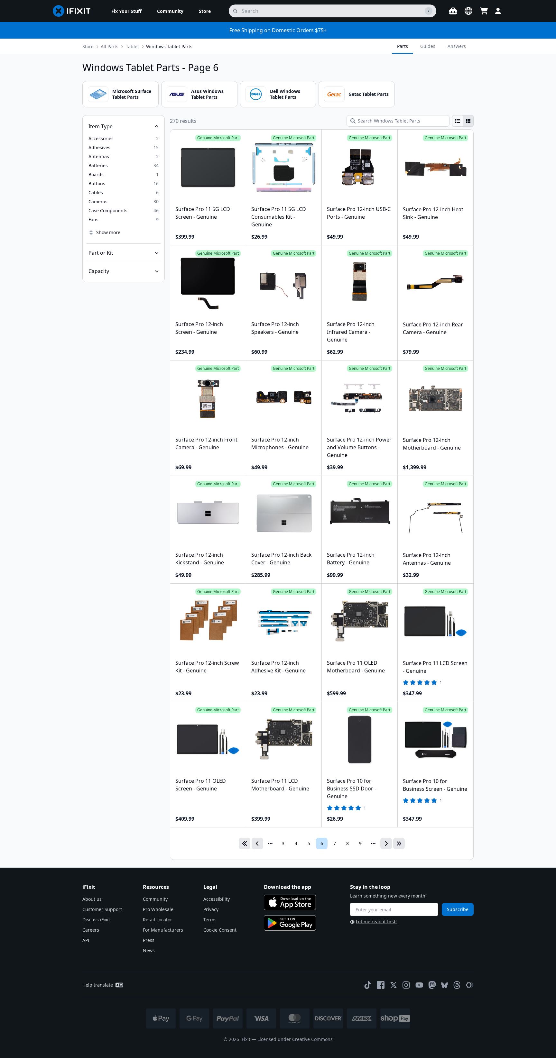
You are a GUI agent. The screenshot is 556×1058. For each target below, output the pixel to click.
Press (148, 940)
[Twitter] (393, 985)
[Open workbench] (453, 11)
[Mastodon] (432, 985)
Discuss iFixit (96, 920)
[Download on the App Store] (290, 902)
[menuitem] (126, 11)
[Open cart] (483, 11)
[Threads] (457, 985)
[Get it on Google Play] (290, 923)
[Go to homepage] (74, 11)
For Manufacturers (163, 930)
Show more (108, 232)
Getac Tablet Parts (368, 94)
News (149, 950)
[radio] (457, 121)
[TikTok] (368, 985)
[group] (463, 121)
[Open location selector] (468, 11)
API (85, 940)
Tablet (132, 46)
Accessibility (216, 899)
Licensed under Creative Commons (295, 1039)
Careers (90, 930)
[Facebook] (381, 985)
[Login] (498, 11)
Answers (457, 46)
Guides (427, 46)
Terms (210, 920)
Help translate (97, 985)
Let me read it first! (376, 921)
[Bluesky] (444, 985)
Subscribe (457, 909)
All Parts (109, 46)
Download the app (287, 886)
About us (92, 899)
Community (155, 899)
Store (88, 46)
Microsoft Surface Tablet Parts (131, 94)
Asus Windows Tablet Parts (207, 94)
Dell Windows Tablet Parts (285, 94)
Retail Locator (157, 920)
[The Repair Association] (470, 985)
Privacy (210, 909)
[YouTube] (419, 985)
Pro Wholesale (158, 909)
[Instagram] (406, 985)
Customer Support (102, 909)
